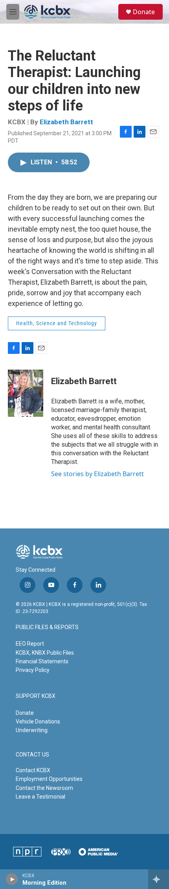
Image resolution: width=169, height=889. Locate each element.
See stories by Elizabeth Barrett (97, 473)
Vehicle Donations (38, 721)
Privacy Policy (33, 670)
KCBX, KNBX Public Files (45, 653)
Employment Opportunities (49, 779)
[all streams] (158, 879)
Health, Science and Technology (56, 323)
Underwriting (32, 730)
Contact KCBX (33, 770)
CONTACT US (32, 755)
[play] (12, 879)
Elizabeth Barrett (66, 122)
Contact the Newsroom (44, 788)
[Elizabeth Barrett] (25, 393)
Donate (144, 11)
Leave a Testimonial (40, 796)
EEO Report (30, 644)
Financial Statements (42, 661)
